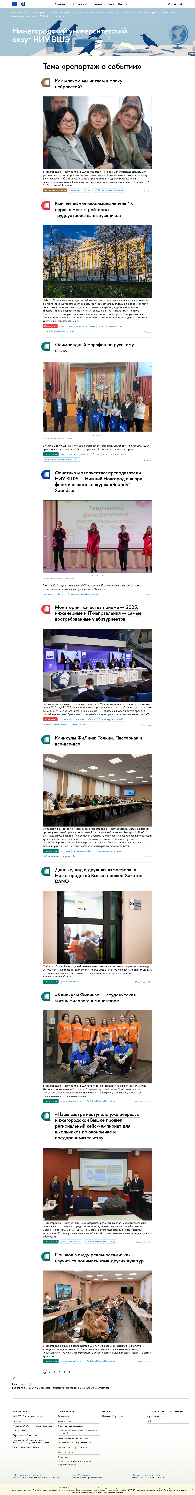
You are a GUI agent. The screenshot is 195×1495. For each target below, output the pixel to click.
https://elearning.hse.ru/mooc (146, 1475)
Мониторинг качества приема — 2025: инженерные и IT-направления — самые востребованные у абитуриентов (98, 613)
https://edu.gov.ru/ (81, 1475)
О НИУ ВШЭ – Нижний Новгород (28, 1416)
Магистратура (64, 1421)
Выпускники (63, 1456)
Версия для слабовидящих (25, 1435)
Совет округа (62, 3)
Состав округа (80, 3)
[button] (45, 396)
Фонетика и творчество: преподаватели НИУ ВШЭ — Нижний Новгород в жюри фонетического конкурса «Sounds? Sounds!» (98, 481)
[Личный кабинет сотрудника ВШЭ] (175, 4)
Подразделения (20, 1430)
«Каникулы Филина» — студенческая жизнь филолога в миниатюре (95, 997)
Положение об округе (103, 3)
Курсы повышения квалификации (73, 1437)
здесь (161, 1488)
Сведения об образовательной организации (33, 1425)
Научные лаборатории (112, 1416)
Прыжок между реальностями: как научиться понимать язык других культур (99, 1257)
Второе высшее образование (71, 1425)
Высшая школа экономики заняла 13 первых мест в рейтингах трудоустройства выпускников (94, 209)
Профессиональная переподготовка (75, 1442)
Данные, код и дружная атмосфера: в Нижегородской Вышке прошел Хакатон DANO (98, 875)
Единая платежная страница (26, 1447)
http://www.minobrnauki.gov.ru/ (27, 1475)
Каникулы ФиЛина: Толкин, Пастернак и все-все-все (98, 740)
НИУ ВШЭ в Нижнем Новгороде (29, 12)
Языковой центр (65, 1452)
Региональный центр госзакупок (72, 1447)
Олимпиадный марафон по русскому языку (94, 347)
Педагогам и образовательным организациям (133, 12)
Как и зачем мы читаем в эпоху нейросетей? (88, 83)
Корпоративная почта (157, 1416)
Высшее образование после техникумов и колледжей (77, 1431)
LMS (149, 1421)
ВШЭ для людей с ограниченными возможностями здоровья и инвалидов (31, 1441)
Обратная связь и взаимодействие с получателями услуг (74, 1462)
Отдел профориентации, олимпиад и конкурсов (78, 12)
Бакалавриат (63, 1416)
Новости (122, 3)
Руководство (19, 1421)
